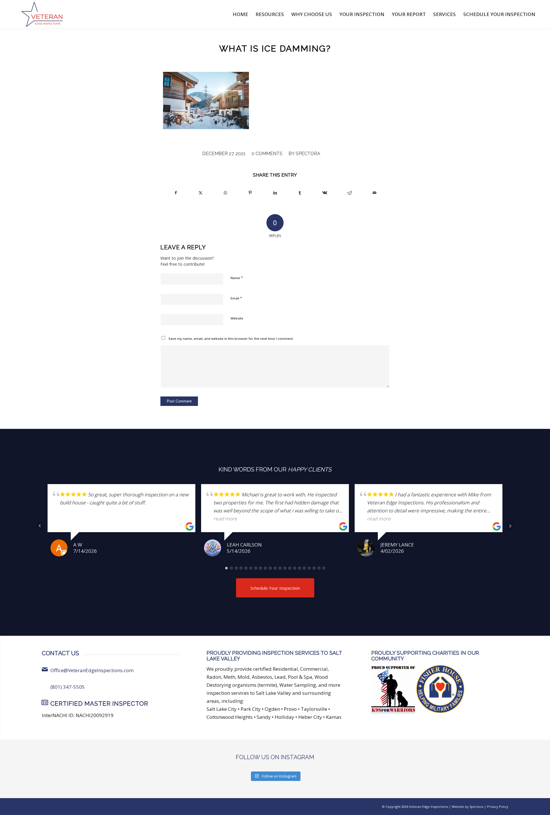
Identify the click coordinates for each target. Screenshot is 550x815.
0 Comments (267, 153)
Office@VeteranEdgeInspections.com (91, 670)
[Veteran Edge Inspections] (42, 14)
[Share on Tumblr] (300, 192)
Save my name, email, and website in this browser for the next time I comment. (231, 338)
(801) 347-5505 (67, 687)
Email (236, 298)
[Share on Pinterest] (250, 192)
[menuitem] (240, 14)
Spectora (308, 153)
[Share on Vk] (325, 192)
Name (237, 277)
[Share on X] (200, 192)
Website (237, 318)
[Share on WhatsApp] (225, 192)
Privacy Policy (497, 806)
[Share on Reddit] (349, 192)
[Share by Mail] (374, 192)
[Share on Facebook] (175, 192)
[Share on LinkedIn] (275, 192)
